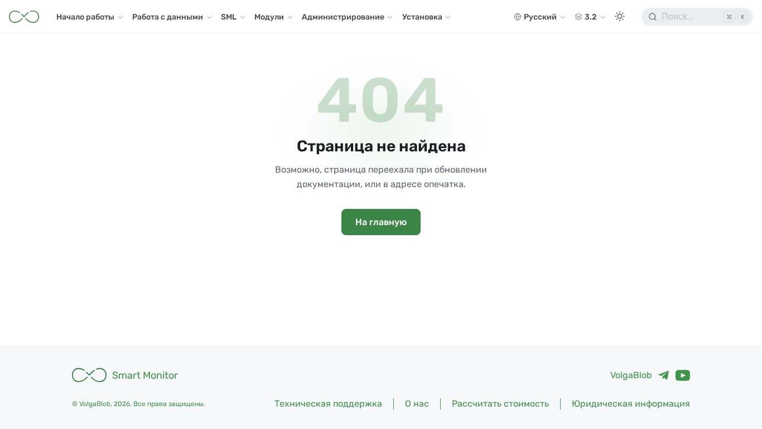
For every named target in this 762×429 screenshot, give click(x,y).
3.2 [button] (591, 17)
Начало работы (85, 17)
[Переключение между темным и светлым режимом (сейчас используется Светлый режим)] (620, 17)
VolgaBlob (631, 375)
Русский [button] (540, 17)
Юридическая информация (631, 403)
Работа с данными (167, 17)
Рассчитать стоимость (500, 403)
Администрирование (343, 17)
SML (229, 17)
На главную (381, 222)
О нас (417, 403)
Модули (269, 17)
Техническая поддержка (328, 403)
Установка (422, 17)
